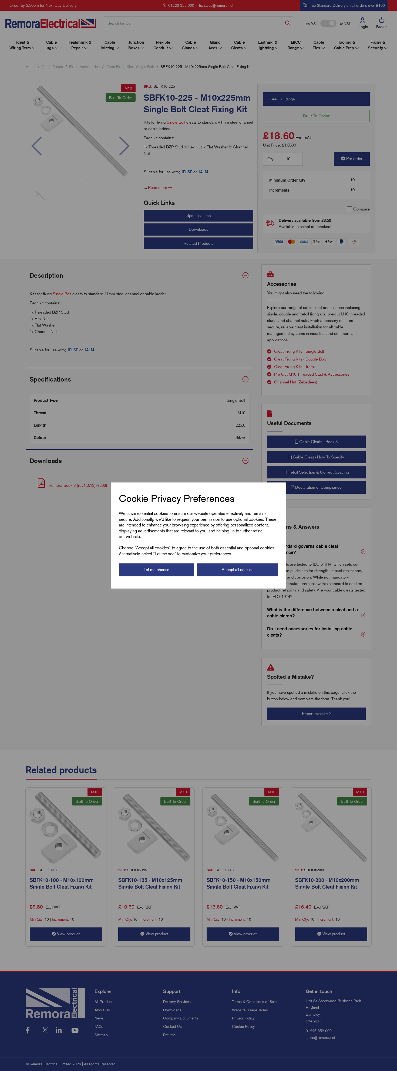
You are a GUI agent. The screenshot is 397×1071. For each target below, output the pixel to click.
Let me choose (156, 569)
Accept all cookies (237, 569)
